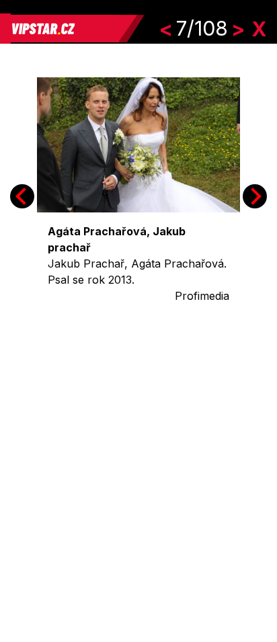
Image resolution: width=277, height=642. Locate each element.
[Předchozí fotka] (22, 196)
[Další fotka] (255, 196)
